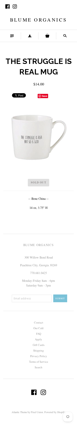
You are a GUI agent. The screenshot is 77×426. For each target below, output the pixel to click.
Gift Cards (38, 345)
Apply (38, 339)
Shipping (38, 350)
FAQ (38, 334)
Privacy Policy (38, 356)
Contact (38, 322)
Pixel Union (37, 412)
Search (38, 367)
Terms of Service (38, 362)
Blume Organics (38, 19)
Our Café (38, 328)
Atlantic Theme (19, 412)
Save (44, 96)
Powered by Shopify (54, 412)
